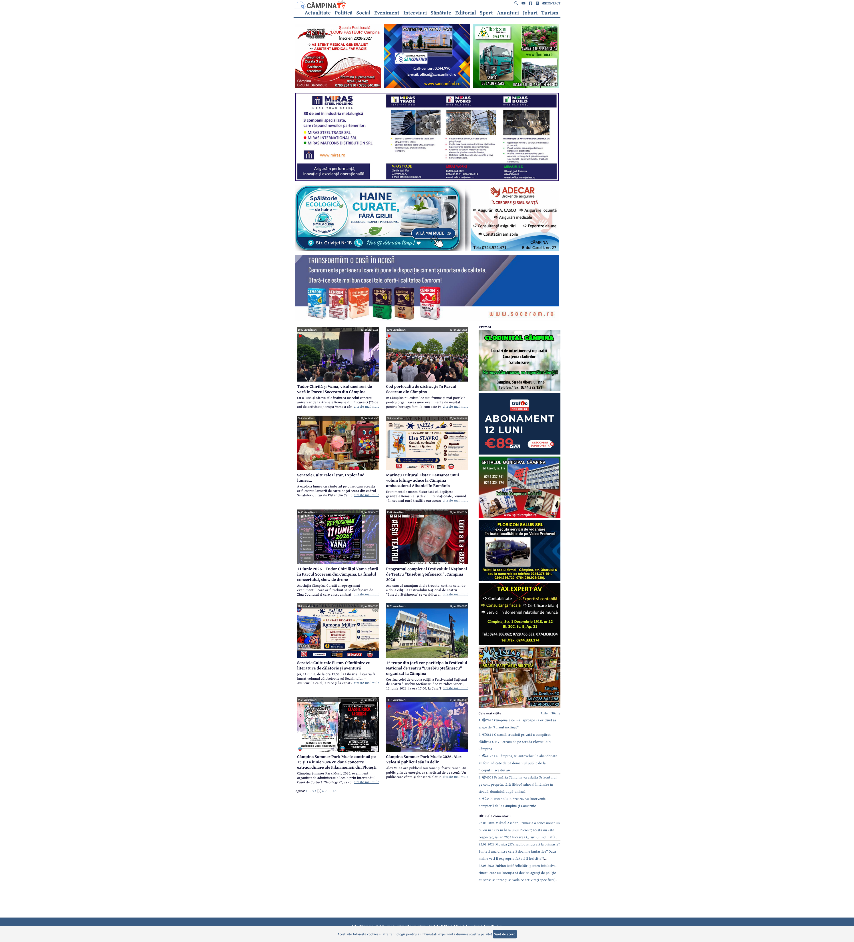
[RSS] (537, 3)
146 (333, 790)
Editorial (465, 12)
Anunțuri (508, 12)
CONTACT (553, 3)
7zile (544, 713)
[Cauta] (516, 3)
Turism (549, 12)
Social (363, 12)
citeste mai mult (366, 406)
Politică (343, 12)
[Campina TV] (427, 4)
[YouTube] (524, 3)
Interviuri (415, 12)
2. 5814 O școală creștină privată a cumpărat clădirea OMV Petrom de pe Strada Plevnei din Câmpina (515, 741)
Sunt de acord (505, 934)
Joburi (530, 12)
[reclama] (338, 86)
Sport (486, 12)
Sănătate (441, 12)
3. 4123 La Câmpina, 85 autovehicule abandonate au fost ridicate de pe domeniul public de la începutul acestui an (518, 763)
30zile (555, 713)
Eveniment (386, 12)
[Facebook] (530, 3)
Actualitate (318, 12)
